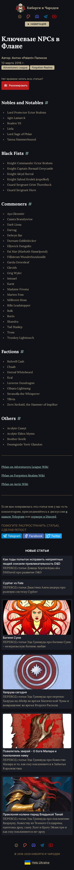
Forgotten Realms (42, 67)
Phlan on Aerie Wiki (14, 484)
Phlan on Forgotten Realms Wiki (23, 475)
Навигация (38, 24)
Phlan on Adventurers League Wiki (24, 467)
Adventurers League (15, 67)
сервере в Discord (43, 516)
